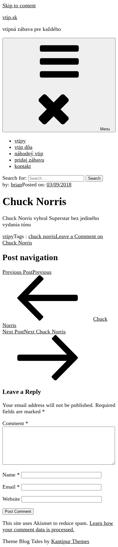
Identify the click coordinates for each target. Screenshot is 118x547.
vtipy (20, 141)
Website (11, 499)
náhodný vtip (29, 153)
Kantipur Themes (70, 541)
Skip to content (19, 5)
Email (11, 487)
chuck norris (42, 236)
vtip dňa (23, 147)
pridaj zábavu (29, 160)
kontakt (23, 166)
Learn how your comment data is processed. (57, 526)
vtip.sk (9, 17)
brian (16, 185)
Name (11, 475)
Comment (15, 423)
